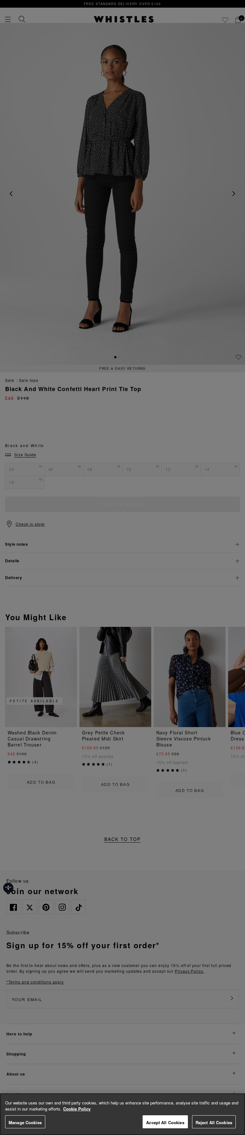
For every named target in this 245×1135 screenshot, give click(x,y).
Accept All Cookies (165, 1122)
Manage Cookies (25, 1122)
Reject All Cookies (214, 1122)
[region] (122, 1114)
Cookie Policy (77, 1109)
